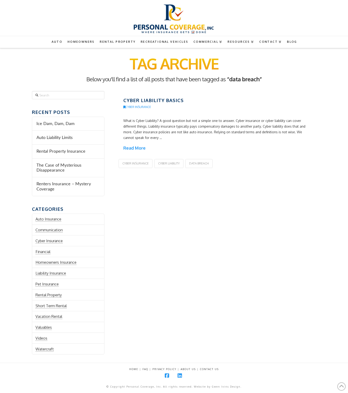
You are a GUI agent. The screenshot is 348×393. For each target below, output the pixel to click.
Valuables (44, 327)
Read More (134, 148)
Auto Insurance (48, 219)
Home (133, 369)
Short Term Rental (51, 305)
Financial (43, 251)
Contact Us (209, 369)
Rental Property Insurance (60, 151)
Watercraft (45, 349)
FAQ (145, 369)
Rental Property (49, 295)
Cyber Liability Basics (153, 100)
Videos (41, 338)
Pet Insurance (47, 284)
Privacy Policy (164, 369)
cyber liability (169, 163)
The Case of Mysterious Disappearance (58, 167)
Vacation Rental (49, 316)
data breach (199, 163)
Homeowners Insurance (56, 262)
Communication (49, 230)
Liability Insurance (51, 273)
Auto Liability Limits (54, 138)
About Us (188, 369)
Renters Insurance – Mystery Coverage (63, 186)
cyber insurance (135, 163)
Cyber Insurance (138, 107)
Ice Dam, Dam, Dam (55, 124)
